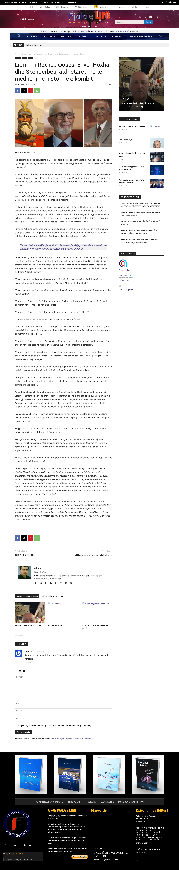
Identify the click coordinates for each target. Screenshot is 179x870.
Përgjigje (28, 662)
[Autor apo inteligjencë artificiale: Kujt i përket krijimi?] (157, 170)
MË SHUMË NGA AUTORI (52, 596)
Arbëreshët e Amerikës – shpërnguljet (148, 817)
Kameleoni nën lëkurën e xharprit (28, 625)
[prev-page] (16, 634)
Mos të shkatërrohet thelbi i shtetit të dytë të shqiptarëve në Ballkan (110, 853)
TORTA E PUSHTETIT (24, 555)
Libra (30, 58)
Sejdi (27, 651)
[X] (145, 17)
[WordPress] (66, 583)
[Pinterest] (30, 90)
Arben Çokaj (124, 270)
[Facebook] (135, 17)
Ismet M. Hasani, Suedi (130, 212)
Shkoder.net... (54, 818)
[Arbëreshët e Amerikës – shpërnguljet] (172, 818)
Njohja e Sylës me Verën (148, 849)
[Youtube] (151, 17)
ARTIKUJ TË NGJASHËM (27, 596)
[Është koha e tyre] (63, 612)
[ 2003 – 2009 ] (122, 31)
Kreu (16, 54)
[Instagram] (140, 17)
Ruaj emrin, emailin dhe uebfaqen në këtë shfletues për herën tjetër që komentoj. (54, 725)
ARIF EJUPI (125, 221)
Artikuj (23, 54)
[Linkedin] (15, 845)
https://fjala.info (40, 572)
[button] (156, 17)
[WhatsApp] (37, 90)
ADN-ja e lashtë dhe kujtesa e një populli (44, 45)
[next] (164, 45)
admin (21, 84)
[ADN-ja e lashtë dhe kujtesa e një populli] (97, 612)
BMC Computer (126, 289)
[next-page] (21, 634)
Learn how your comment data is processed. (71, 738)
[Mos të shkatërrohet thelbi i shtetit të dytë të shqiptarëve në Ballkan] (111, 838)
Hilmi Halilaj (126, 203)
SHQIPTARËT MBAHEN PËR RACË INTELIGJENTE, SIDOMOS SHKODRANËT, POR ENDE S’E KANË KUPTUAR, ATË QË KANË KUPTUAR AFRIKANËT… (150, 834)
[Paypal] (46, 583)
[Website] (61, 583)
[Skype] (51, 583)
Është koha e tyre (55, 625)
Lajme (24, 58)
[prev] (160, 45)
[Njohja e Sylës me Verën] (172, 852)
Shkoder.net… (125, 280)
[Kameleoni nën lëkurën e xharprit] (30, 612)
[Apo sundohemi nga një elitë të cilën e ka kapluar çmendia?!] (157, 183)
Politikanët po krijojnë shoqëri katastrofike (93, 555)
